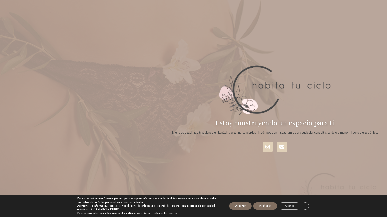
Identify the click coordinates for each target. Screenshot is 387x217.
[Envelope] (282, 147)
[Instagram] (268, 147)
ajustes (173, 213)
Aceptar (240, 205)
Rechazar (265, 205)
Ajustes (289, 205)
